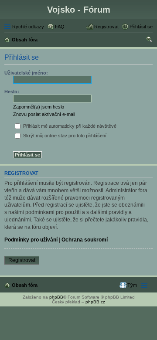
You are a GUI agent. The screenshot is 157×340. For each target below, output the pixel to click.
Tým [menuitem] (132, 285)
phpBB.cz (95, 301)
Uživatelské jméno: (26, 72)
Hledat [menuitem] (150, 40)
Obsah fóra (25, 285)
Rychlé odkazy (28, 26)
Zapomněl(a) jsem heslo (38, 106)
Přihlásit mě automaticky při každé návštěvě (69, 126)
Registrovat (21, 260)
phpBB (56, 297)
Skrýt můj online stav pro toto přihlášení (64, 135)
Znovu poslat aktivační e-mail (44, 114)
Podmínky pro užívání (31, 240)
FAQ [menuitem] (60, 26)
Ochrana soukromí (84, 240)
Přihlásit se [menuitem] (141, 26)
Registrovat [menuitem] (106, 26)
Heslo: (11, 91)
